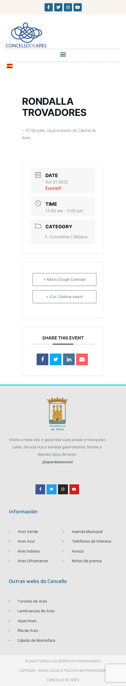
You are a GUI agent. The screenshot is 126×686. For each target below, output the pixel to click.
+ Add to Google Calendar (64, 279)
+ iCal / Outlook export (64, 296)
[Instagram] (68, 7)
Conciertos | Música (68, 236)
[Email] (82, 359)
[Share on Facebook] (42, 359)
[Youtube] (78, 7)
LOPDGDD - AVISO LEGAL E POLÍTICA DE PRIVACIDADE (63, 670)
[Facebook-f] (49, 7)
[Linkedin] (69, 359)
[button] (63, 54)
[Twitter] (58, 7)
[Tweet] (56, 359)
